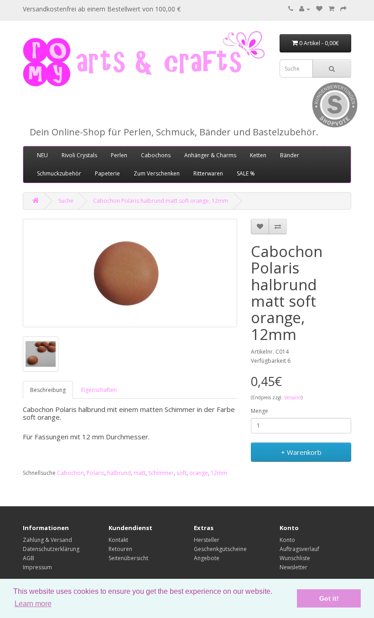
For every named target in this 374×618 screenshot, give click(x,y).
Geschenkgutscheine (220, 549)
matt (139, 473)
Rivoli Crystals (79, 155)
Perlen (119, 155)
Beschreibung (48, 390)
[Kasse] (343, 9)
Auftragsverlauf (299, 549)
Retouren (120, 549)
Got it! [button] (329, 598)
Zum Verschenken (157, 173)
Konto (287, 540)
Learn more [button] (33, 604)
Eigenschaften (99, 390)
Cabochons (156, 155)
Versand (292, 397)
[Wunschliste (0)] (319, 9)
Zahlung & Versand (47, 540)
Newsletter (293, 567)
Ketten (258, 155)
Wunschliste (295, 558)
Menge (259, 411)
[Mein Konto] (304, 9)
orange (198, 473)
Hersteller (206, 540)
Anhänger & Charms (210, 155)
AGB (28, 558)
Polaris (95, 473)
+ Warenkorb (301, 452)
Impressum (37, 567)
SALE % (246, 173)
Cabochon (70, 473)
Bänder (289, 155)
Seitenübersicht (128, 558)
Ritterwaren (208, 173)
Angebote (206, 558)
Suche (65, 201)
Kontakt (118, 540)
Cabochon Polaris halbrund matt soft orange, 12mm (160, 201)
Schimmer (161, 473)
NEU (42, 155)
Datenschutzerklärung (51, 549)
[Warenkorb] (331, 9)
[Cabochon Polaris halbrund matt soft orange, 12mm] (130, 273)
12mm (219, 473)
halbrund (119, 473)
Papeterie (107, 173)
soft (182, 473)
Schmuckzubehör (59, 173)
